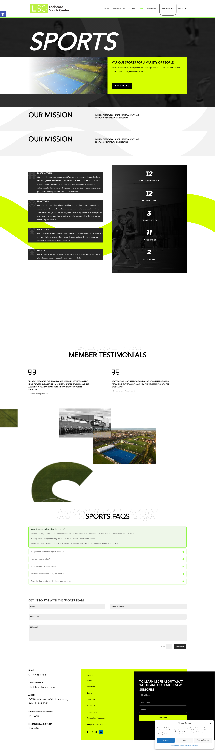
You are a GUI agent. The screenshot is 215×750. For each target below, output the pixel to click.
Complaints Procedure (96, 718)
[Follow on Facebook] (87, 732)
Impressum (195, 745)
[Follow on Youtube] (96, 732)
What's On (91, 706)
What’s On (182, 9)
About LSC (131, 9)
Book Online (167, 9)
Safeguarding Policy (95, 724)
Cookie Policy (175, 745)
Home (106, 9)
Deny (184, 740)
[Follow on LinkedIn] (101, 732)
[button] (3, 14)
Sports (142, 9)
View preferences (203, 740)
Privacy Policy (92, 712)
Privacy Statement (185, 745)
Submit (180, 646)
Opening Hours (118, 9)
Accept (166, 740)
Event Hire (151, 9)
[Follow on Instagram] (92, 732)
